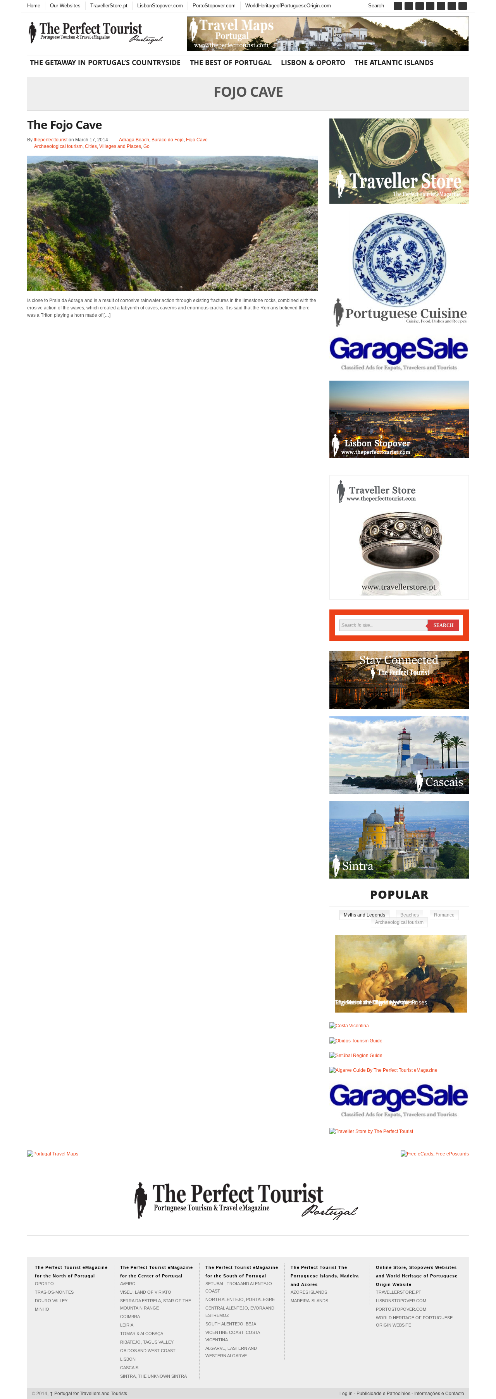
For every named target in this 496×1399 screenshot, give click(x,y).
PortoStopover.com (214, 6)
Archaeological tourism (58, 146)
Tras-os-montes (54, 1292)
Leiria (126, 1325)
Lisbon (128, 1359)
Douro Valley (51, 1300)
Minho (42, 1309)
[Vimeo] (441, 6)
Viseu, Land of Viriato (145, 1292)
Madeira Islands (309, 1300)
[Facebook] (398, 6)
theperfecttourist (50, 139)
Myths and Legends (364, 915)
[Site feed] (463, 6)
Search (375, 6)
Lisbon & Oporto (313, 62)
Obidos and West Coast (148, 1350)
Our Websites (65, 6)
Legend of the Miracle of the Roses (381, 1002)
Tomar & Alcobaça (141, 1333)
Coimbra (130, 1316)
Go (146, 146)
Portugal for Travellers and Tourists (88, 1393)
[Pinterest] (430, 6)
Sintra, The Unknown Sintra (153, 1376)
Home (33, 6)
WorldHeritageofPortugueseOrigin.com (288, 6)
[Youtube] (452, 6)
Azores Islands (309, 1292)
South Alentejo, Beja (230, 1324)
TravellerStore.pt (108, 6)
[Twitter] (409, 6)
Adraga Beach (134, 139)
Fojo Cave (197, 139)
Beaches (409, 915)
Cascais (129, 1367)
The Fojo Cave (64, 124)
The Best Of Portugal (231, 62)
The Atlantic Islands (394, 62)
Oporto (44, 1283)
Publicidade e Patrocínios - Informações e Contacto (410, 1393)
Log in (346, 1393)
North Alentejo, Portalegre (240, 1299)
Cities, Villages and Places (113, 146)
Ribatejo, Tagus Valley (147, 1342)
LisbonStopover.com (160, 6)
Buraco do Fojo (168, 139)
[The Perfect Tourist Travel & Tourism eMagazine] (248, 1199)
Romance (444, 915)
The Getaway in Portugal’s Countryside (105, 62)
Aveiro (128, 1283)
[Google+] (420, 6)
